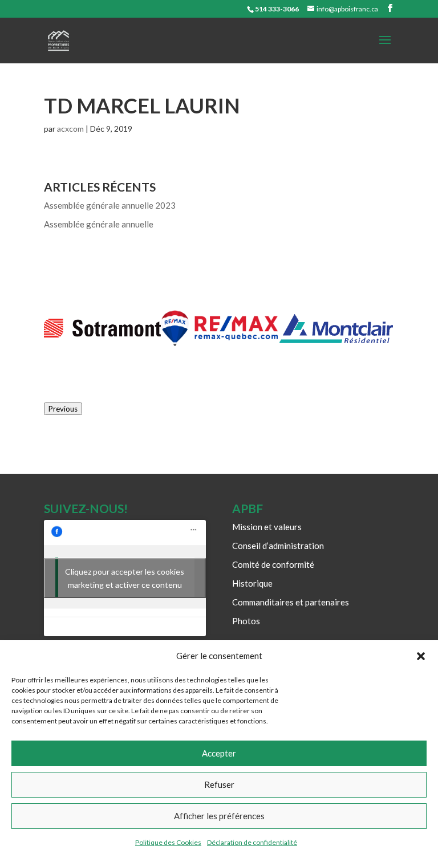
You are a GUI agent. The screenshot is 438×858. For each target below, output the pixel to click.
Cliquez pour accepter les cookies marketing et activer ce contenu (124, 578)
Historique (252, 583)
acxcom (70, 128)
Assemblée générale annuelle (98, 224)
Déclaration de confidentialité (252, 842)
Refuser (219, 784)
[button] (421, 656)
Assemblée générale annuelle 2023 (110, 205)
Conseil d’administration (278, 545)
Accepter (219, 753)
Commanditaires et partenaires (290, 602)
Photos (246, 621)
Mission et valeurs (267, 527)
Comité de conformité (273, 564)
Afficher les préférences (219, 816)
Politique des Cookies (168, 842)
